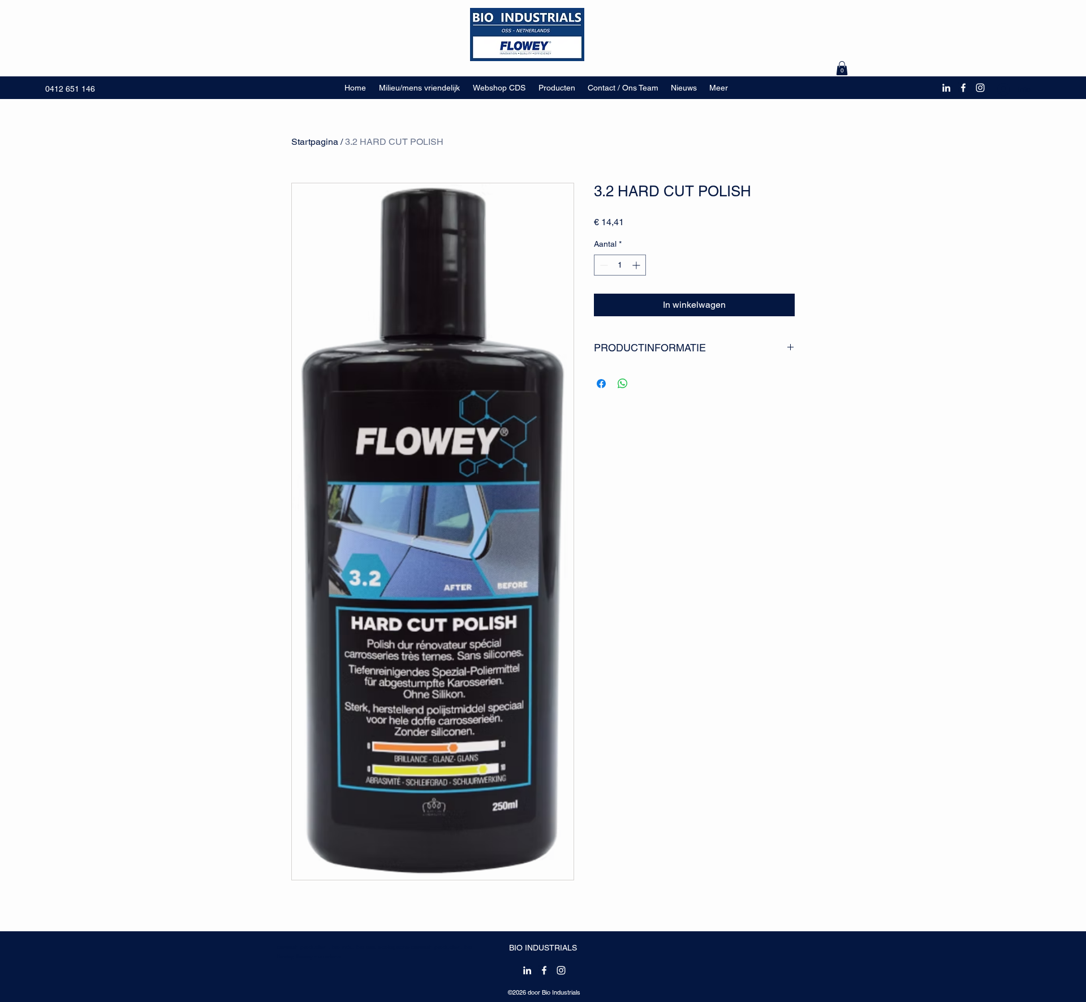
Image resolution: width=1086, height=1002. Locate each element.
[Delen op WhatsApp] (623, 383)
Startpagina (314, 141)
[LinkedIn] (946, 87)
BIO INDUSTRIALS (543, 947)
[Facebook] (963, 87)
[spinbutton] (620, 265)
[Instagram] (980, 87)
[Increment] (637, 265)
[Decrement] (603, 265)
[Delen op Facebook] (601, 383)
